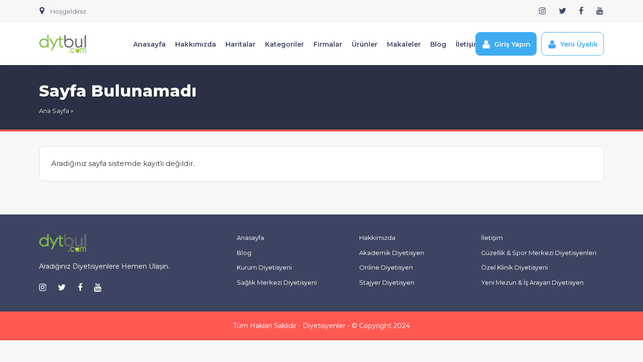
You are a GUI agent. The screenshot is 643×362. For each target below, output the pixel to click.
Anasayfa (149, 44)
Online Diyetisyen (386, 267)
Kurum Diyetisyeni (264, 267)
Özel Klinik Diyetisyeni (514, 267)
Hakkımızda (195, 44)
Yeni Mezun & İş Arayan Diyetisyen (532, 282)
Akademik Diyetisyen (391, 252)
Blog (438, 44)
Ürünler (365, 44)
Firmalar (327, 44)
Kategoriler (284, 44)
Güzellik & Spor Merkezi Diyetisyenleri (538, 252)
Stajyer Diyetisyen (386, 282)
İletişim (468, 44)
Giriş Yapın (512, 44)
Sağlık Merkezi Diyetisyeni (277, 282)
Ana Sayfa (54, 111)
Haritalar (240, 44)
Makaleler (404, 44)
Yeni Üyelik (579, 44)
